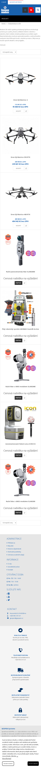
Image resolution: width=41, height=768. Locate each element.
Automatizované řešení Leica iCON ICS (20, 444)
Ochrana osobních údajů (16, 555)
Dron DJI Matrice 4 (20, 100)
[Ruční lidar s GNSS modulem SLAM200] (20, 480)
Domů (3, 24)
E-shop (4, 2)
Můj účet (10, 546)
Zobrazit (2, 45)
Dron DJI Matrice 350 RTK (20, 157)
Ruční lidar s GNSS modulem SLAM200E (21, 386)
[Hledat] (36, 33)
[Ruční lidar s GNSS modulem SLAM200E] (20, 365)
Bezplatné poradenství (20, 695)
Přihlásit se (11, 543)
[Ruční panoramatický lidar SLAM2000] (20, 250)
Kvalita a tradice (20, 635)
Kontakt (10, 570)
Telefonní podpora (20, 655)
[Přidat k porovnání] (26, 111)
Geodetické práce (16, 2)
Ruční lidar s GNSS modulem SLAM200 (20, 501)
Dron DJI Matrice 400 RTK (20, 214)
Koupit (18, 111)
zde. (17, 756)
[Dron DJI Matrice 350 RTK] (20, 136)
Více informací (6, 758)
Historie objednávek (14, 549)
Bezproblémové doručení (20, 675)
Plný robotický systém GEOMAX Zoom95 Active (20, 329)
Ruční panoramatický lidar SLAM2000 (20, 272)
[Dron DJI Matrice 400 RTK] (20, 193)
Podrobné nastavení (8, 763)
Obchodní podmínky (14, 552)
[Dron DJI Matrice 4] (20, 78)
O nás (10, 564)
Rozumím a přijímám (33, 763)
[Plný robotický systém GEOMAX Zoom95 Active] (20, 307)
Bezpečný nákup (21, 715)
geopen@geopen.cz (16, 618)
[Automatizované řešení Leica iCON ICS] (20, 422)
